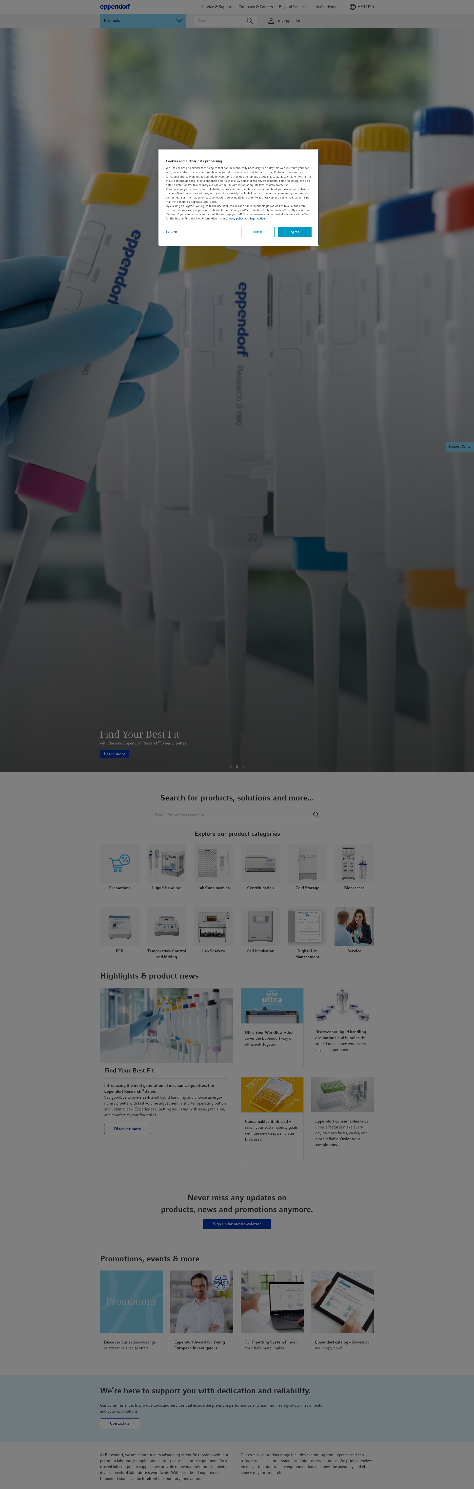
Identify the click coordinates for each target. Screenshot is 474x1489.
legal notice (257, 218)
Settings (172, 231)
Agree (295, 232)
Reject (257, 232)
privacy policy (235, 218)
